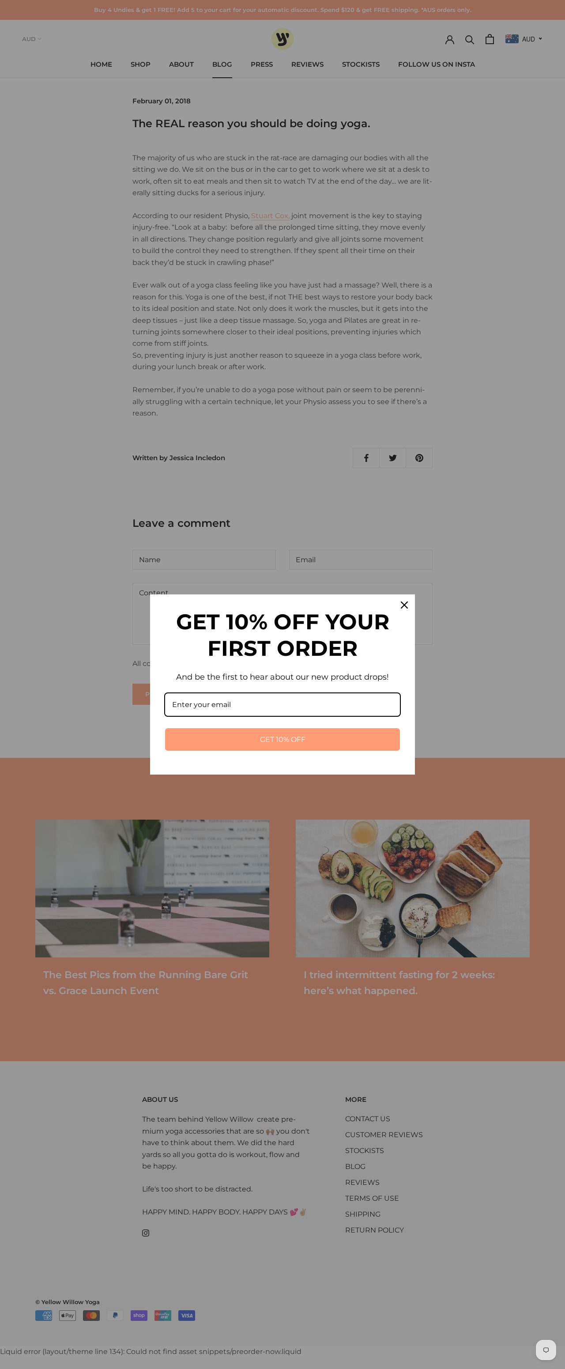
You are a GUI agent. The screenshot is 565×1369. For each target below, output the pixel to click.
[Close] (404, 605)
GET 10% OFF (282, 739)
